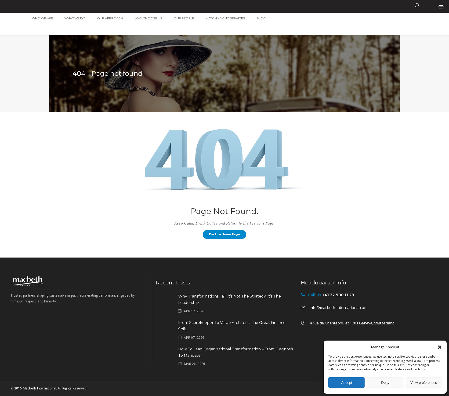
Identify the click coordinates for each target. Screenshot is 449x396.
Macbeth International (39, 388)
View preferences (423, 383)
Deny (385, 383)
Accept (346, 383)
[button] (439, 347)
